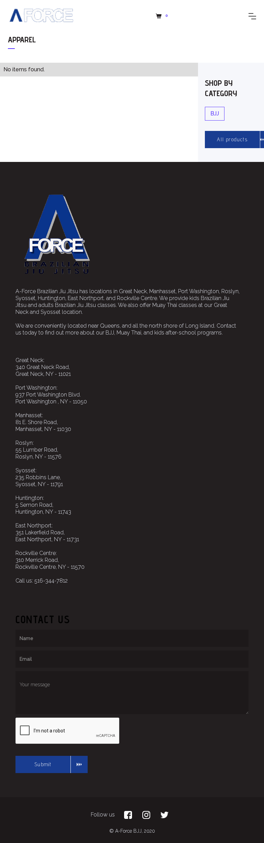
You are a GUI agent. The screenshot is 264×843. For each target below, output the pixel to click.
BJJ (214, 113)
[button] (162, 16)
